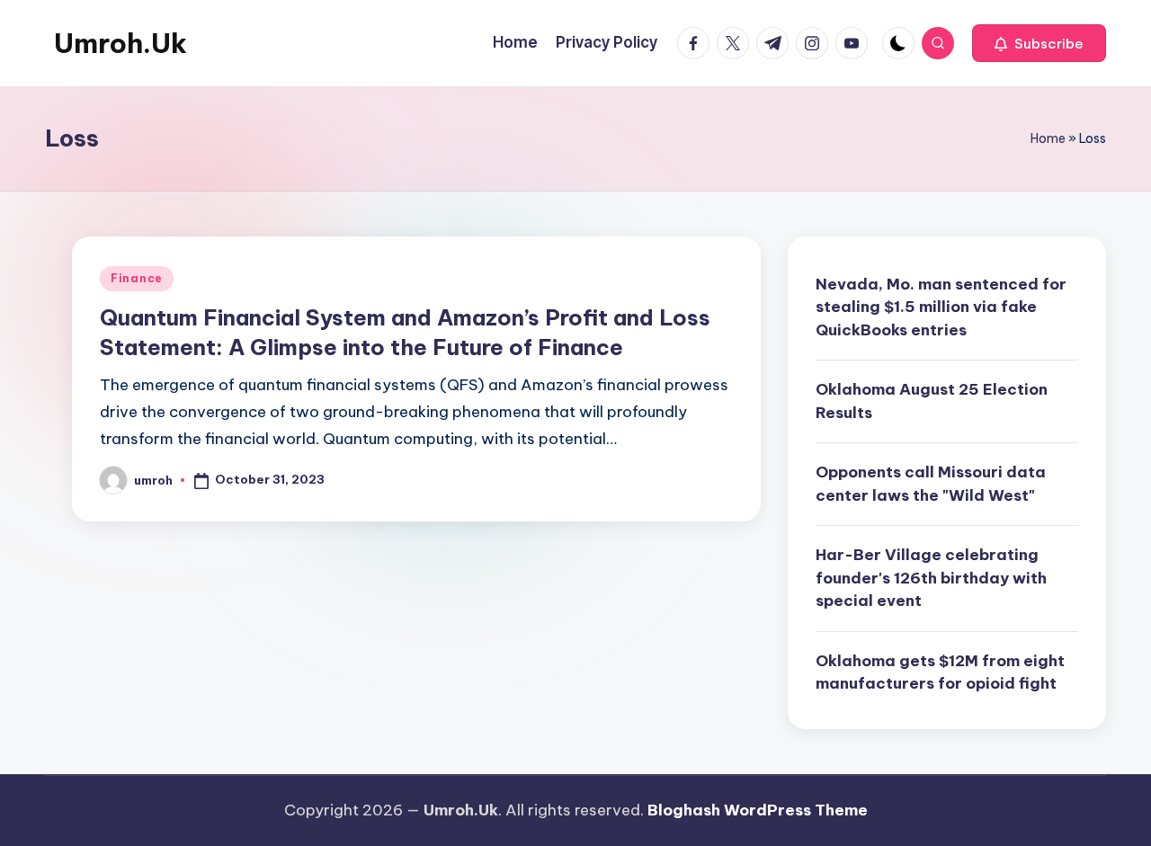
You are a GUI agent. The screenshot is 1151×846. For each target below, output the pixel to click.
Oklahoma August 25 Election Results (932, 401)
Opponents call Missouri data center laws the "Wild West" (931, 483)
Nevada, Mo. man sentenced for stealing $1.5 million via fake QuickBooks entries (941, 307)
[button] (1039, 43)
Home (1048, 138)
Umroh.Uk (120, 43)
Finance (137, 278)
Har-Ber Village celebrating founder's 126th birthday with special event (931, 577)
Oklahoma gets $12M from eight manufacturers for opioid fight (940, 672)
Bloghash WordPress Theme (757, 810)
